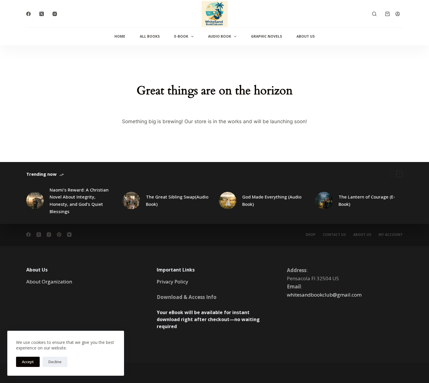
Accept (28, 361)
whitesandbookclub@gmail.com (324, 294)
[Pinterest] (59, 234)
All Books (150, 36)
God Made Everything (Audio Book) (271, 200)
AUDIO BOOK (219, 36)
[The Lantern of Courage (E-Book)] (324, 200)
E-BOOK (181, 36)
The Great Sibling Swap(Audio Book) (177, 200)
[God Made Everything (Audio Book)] (227, 200)
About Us (306, 36)
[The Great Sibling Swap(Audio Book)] (131, 200)
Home (119, 36)
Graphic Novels (266, 36)
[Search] (374, 14)
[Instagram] (55, 14)
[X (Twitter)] (41, 14)
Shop (310, 234)
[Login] (397, 14)
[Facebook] (28, 14)
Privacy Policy (172, 281)
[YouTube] (69, 234)
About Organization (49, 281)
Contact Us (334, 234)
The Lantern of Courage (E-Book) (367, 200)
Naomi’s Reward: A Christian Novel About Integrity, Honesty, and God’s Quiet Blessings (79, 200)
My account (391, 234)
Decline (55, 361)
